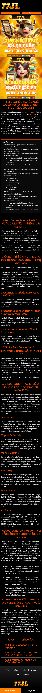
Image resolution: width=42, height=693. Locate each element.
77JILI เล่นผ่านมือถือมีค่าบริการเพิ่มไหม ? (21, 646)
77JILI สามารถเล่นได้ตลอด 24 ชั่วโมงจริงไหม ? (20, 661)
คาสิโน (24, 670)
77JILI (33, 112)
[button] (39, 4)
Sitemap (26, 674)
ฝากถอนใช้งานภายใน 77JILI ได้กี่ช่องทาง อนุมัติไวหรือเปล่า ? (21, 654)
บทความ (16, 674)
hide (11, 142)
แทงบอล (33, 670)
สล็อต (16, 670)
